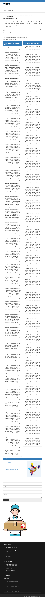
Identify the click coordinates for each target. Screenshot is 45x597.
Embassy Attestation (13, 594)
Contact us (10, 10)
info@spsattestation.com (11, 467)
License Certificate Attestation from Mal (12, 581)
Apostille (7, 594)
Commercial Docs (33, 7)
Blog (5, 10)
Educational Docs (12, 7)
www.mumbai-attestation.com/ (12, 469)
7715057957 (8, 464)
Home (5, 7)
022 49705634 (9, 462)
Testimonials (20, 594)
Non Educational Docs (22, 7)
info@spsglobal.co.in (31, 0)
